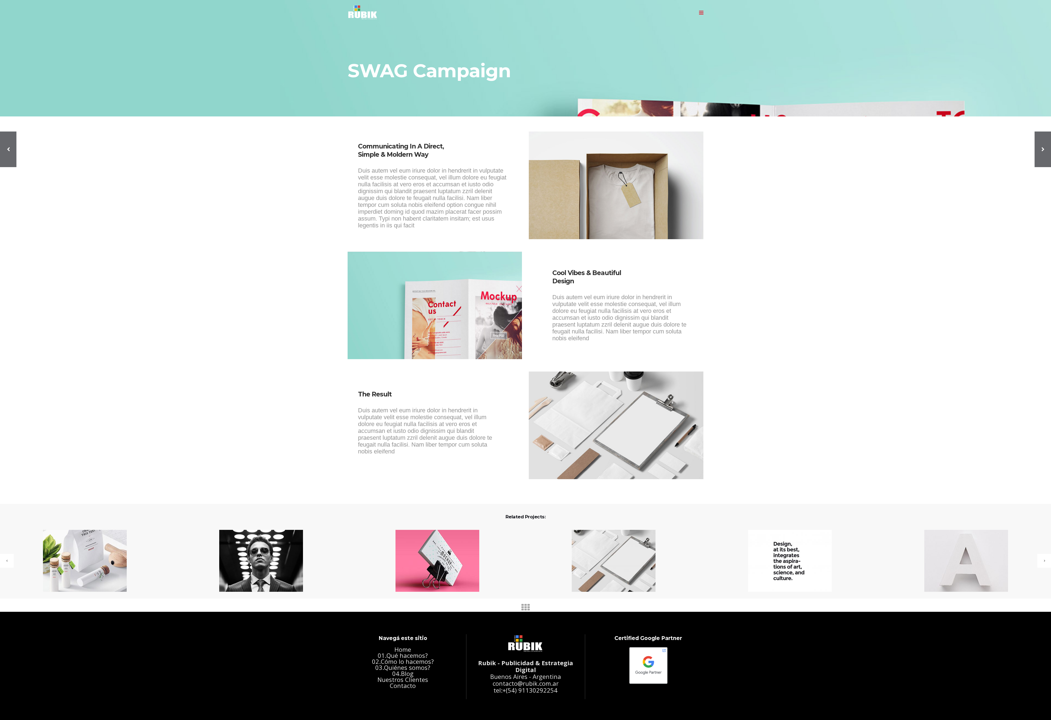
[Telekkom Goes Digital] (81, 561)
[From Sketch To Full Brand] (786, 561)
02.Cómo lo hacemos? (403, 661)
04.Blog (403, 673)
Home (402, 649)
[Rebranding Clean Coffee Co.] (257, 561)
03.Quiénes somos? (402, 667)
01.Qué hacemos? (403, 655)
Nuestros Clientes (402, 679)
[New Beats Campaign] (434, 561)
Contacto (403, 685)
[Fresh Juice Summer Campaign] (962, 561)
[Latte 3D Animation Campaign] (610, 561)
